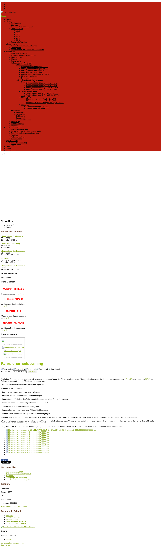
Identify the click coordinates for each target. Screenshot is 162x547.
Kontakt (9, 148)
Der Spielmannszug (19, 143)
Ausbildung (15, 122)
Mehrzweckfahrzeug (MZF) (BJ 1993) (41, 101)
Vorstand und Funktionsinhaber (23, 55)
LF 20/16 (128, 379)
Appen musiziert (17, 144)
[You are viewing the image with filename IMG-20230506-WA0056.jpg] (27, 438)
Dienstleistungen (17, 124)
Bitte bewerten (7, 372)
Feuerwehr (10, 51)
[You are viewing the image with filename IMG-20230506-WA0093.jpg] (27, 448)
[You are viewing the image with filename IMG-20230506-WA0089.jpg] (27, 446)
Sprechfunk (20, 118)
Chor (8, 146)
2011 (18, 31)
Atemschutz (21, 114)
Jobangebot (16, 48)
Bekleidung (20, 116)
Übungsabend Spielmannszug (13, 236)
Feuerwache (16, 61)
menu (3, 16)
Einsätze (14, 25)
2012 (18, 33)
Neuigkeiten (16, 23)
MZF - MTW (26, 97)
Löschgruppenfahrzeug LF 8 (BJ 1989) (41, 89)
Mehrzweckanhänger (29, 76)
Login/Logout (11, 150)
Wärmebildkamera (23, 120)
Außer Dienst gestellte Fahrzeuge (29, 80)
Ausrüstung (15, 110)
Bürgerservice (11, 44)
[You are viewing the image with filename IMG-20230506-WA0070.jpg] (27, 440)
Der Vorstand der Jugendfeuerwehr (25, 133)
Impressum (10, 539)
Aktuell (8, 21)
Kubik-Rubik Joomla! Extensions (14, 507)
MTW (147, 379)
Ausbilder (15, 135)
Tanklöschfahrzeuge (29, 91)
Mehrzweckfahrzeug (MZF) (32, 72)
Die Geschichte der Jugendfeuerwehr (26, 131)
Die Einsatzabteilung (19, 53)
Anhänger (25, 105)
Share (5, 460)
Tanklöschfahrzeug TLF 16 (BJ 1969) (41, 93)
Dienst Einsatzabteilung (10, 244)
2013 (18, 34)
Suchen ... (5, 536)
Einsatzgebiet (16, 57)
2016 (18, 40)
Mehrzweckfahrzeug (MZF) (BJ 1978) (41, 99)
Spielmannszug (12, 141)
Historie (14, 59)
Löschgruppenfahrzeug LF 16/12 (34, 69)
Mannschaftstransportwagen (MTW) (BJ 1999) (45, 103)
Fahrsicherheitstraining (22, 363)
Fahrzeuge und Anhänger (21, 63)
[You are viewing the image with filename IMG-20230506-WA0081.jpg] (27, 444)
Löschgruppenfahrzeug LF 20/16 (34, 67)
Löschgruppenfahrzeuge (31, 82)
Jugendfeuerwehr (13, 127)
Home (8, 19)
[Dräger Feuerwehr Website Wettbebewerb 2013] (81, 527)
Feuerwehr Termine (19, 42)
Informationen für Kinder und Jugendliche (27, 50)
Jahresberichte (17, 29)
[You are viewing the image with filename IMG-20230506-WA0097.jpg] (27, 452)
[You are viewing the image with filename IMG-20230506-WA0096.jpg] (27, 450)
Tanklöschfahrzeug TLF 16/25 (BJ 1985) (42, 95)
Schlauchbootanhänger (35, 108)
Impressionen (16, 126)
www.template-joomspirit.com (12, 543)
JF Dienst (5, 258)
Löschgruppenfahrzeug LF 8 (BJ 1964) (41, 86)
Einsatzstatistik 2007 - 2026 (22, 27)
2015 (18, 38)
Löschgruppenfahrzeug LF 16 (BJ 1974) (42, 88)
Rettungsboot (26, 78)
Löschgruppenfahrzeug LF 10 (33, 70)
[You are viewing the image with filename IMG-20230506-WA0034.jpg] (27, 434)
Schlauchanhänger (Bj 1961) (37, 107)
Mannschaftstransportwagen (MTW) (35, 74)
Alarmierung (21, 112)
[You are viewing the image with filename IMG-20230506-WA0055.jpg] (27, 436)
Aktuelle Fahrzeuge (24, 65)
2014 (18, 36)
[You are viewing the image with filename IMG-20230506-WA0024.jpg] (27, 432)
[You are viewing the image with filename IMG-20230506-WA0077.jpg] (27, 442)
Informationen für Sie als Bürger (24, 46)
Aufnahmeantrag (18, 137)
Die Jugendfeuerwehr (19, 129)
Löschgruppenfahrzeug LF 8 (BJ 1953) (41, 84)
